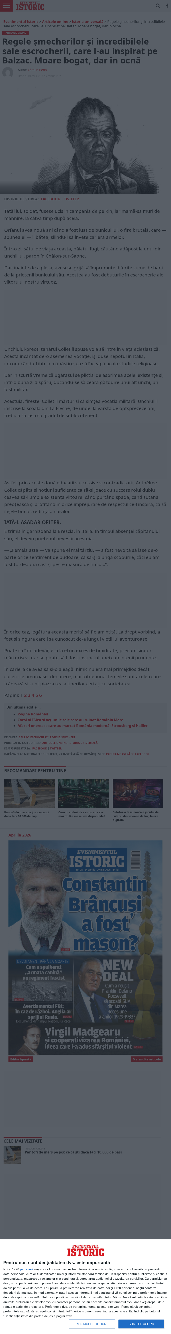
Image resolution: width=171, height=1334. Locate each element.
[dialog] (85, 1287)
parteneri (26, 1269)
